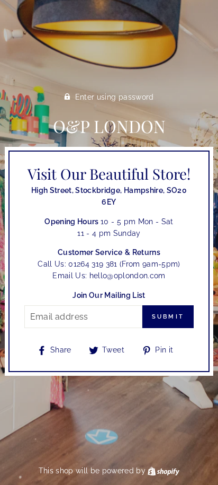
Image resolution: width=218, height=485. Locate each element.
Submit (168, 316)
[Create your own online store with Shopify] (163, 470)
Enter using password (114, 97)
